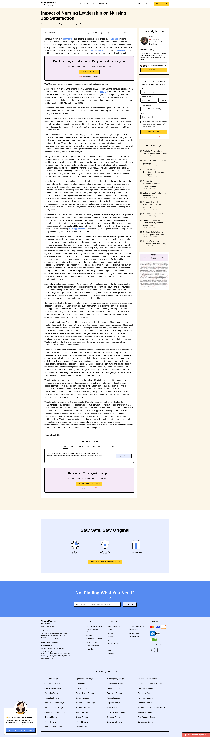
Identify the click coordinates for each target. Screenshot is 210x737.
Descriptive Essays (145, 688)
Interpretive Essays (145, 712)
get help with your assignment (21, 730)
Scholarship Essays (145, 722)
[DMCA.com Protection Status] (153, 639)
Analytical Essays (51, 679)
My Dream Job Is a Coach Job (154, 214)
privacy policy (161, 123)
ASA (99, 446)
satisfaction (122, 50)
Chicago (90, 446)
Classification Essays (52, 683)
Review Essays (82, 717)
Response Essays (114, 717)
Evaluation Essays (51, 693)
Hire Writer (161, 4)
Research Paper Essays (53, 708)
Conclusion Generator (94, 639)
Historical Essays (51, 717)
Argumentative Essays (84, 679)
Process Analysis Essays (85, 703)
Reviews (110, 636)
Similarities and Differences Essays (151, 708)
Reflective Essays (145, 703)
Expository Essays (145, 693)
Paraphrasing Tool (92, 645)
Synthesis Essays (82, 727)
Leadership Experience (59, 24)
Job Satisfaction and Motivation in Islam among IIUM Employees (153, 183)
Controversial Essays (52, 688)
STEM (114, 4)
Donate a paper (113, 643)
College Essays (82, 683)
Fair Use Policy (134, 633)
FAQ (109, 640)
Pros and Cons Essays (53, 727)
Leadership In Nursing (77, 24)
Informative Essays (51, 698)
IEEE (106, 446)
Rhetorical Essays (83, 708)
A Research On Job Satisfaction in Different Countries (152, 204)
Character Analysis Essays (54, 712)
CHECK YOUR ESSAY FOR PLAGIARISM (105, 561)
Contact (110, 629)
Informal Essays (82, 722)
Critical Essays (81, 688)
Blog (109, 647)
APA (65, 446)
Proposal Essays (113, 703)
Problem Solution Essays (54, 703)
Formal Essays (50, 722)
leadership (98, 50)
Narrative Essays (82, 698)
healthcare (67, 39)
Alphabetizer (90, 635)
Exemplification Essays (85, 693)
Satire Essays (112, 708)
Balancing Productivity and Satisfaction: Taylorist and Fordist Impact (153, 222)
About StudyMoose (114, 626)
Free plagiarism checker (94, 626)
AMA (112, 446)
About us (84, 4)
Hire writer (154, 70)
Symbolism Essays (83, 712)
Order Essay (90, 649)
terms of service (151, 123)
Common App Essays (115, 683)
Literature (111, 654)
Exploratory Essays (114, 693)
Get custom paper (89, 72)
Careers (110, 633)
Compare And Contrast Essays (150, 683)
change (103, 92)
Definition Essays (113, 688)
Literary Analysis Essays (116, 712)
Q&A (109, 650)
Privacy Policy (133, 629)
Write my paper (154, 132)
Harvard (80, 446)
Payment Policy (134, 636)
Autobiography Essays (115, 679)
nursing (90, 50)
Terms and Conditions (136, 626)
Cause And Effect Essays (147, 679)
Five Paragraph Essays (147, 717)
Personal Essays (113, 698)
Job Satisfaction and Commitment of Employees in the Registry (154, 172)
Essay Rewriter (91, 642)
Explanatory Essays (114, 722)
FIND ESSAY (129, 604)
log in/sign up (143, 4)
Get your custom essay (89, 484)
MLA (71, 446)
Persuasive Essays (145, 698)
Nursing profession (77, 229)
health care (113, 39)
